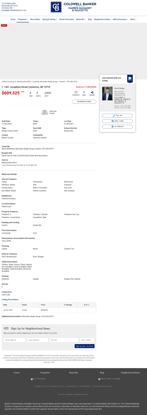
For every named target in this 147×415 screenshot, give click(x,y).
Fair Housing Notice (102, 386)
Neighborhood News (102, 19)
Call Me (119, 115)
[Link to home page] (73, 7)
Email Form (118, 121)
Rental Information (66, 19)
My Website (119, 126)
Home (13, 19)
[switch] (76, 94)
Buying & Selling (50, 20)
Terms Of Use (41, 386)
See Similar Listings (84, 101)
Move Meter (35, 19)
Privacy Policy (57, 386)
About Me (81, 20)
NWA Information (121, 20)
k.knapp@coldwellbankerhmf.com (14, 10)
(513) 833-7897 (7, 8)
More (133, 20)
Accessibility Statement (78, 386)
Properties (23, 20)
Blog (90, 19)
